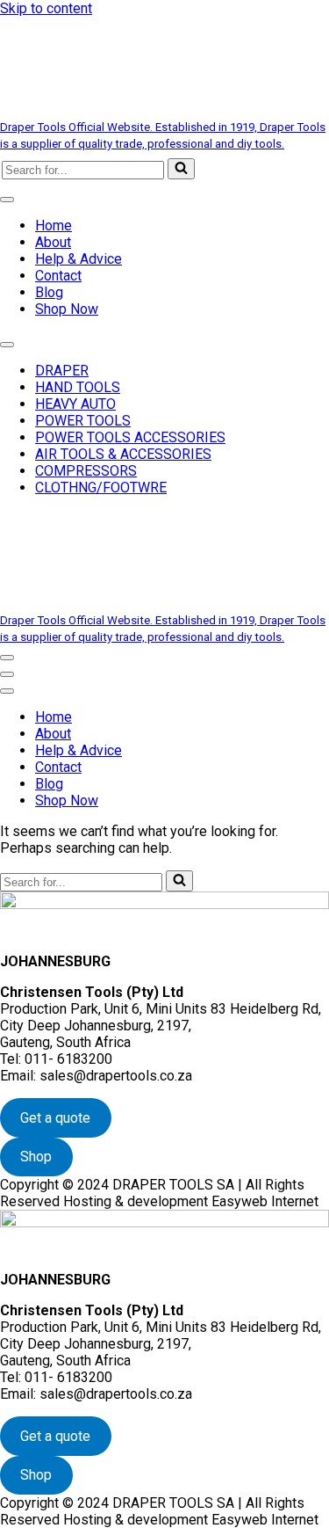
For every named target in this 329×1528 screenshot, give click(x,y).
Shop (36, 1156)
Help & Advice (78, 259)
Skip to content (46, 8)
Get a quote (55, 1118)
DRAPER (62, 370)
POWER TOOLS (83, 420)
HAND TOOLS (77, 387)
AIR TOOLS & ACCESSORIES (123, 454)
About (53, 242)
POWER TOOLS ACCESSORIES (130, 437)
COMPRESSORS (86, 470)
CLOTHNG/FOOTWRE (101, 487)
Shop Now (66, 309)
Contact (58, 275)
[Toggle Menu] (7, 199)
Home (53, 225)
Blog (49, 292)
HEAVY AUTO (75, 404)
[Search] (181, 168)
